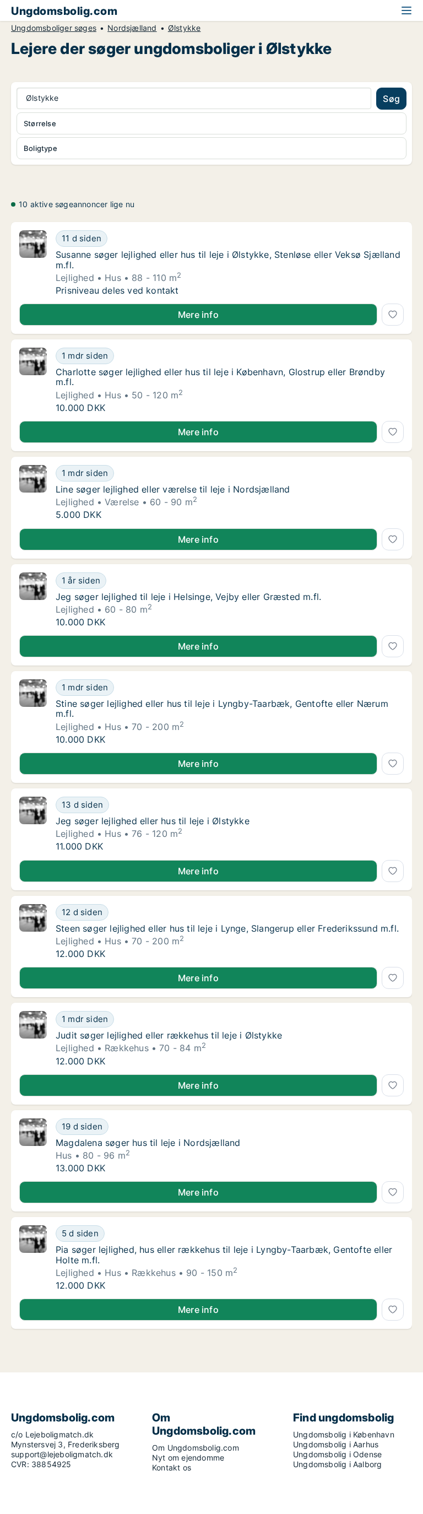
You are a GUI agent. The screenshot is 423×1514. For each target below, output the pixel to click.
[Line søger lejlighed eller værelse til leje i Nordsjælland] (33, 492)
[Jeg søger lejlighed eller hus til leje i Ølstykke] (33, 824)
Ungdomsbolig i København (343, 1434)
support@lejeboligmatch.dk (62, 1454)
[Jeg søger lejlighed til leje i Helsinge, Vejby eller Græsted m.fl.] (33, 600)
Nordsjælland (131, 28)
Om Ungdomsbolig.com (195, 1447)
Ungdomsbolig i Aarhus (335, 1444)
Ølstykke (184, 28)
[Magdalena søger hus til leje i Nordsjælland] (33, 1146)
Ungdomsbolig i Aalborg (337, 1464)
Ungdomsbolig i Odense (337, 1454)
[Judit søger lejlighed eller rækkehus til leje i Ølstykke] (33, 1038)
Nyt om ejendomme (188, 1457)
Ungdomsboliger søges (53, 28)
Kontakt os (171, 1467)
